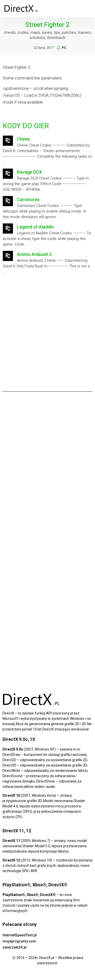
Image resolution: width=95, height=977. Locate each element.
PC (64, 48)
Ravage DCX (29, 172)
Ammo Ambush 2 (34, 254)
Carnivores (28, 199)
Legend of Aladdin (35, 227)
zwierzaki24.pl (15, 947)
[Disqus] (47, 466)
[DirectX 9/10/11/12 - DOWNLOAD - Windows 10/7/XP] (21, 9)
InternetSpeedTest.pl (20, 935)
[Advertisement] (47, 331)
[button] (87, 8)
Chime (23, 139)
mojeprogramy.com (19, 941)
